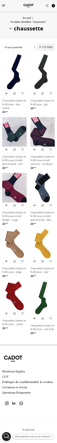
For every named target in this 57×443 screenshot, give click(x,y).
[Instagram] (7, 403)
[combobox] (19, 47)
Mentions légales (13, 371)
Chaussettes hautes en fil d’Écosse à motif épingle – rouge (14, 216)
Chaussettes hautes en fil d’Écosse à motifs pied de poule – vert (14, 160)
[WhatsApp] (21, 403)
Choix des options (14, 93)
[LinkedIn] (14, 403)
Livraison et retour (14, 387)
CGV (5, 376)
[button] (6, 436)
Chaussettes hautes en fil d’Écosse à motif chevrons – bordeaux (42, 160)
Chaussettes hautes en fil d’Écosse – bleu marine (14, 104)
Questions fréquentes (16, 392)
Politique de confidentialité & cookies (27, 382)
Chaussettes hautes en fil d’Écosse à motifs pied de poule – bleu (42, 216)
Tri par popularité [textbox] (13, 47)
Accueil (26, 17)
